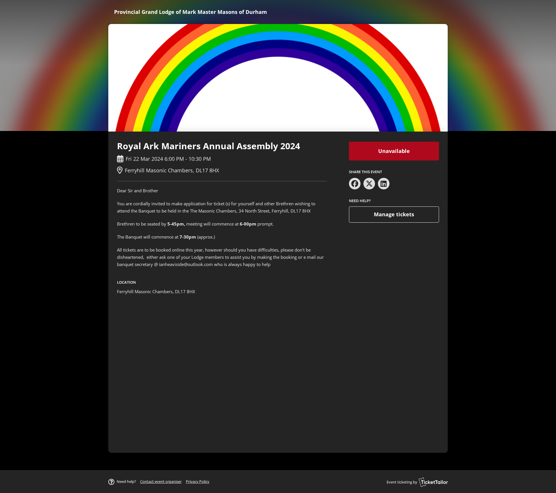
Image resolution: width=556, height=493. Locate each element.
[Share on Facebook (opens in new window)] (355, 183)
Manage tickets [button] (394, 214)
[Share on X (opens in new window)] (369, 183)
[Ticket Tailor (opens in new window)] (433, 482)
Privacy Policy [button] (197, 481)
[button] (161, 481)
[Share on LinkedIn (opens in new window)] (383, 183)
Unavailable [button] (394, 150)
